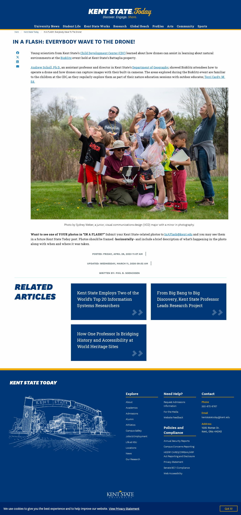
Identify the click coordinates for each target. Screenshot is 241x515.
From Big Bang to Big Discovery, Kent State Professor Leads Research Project (188, 299)
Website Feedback (173, 417)
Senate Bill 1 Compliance (177, 467)
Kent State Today (120, 13)
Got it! (229, 508)
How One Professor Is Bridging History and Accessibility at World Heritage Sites (107, 340)
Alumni (130, 419)
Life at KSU (131, 442)
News (129, 453)
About (129, 402)
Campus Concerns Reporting (179, 446)
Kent (17, 31)
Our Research (133, 459)
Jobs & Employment (136, 436)
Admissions (132, 413)
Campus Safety (134, 430)
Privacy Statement (173, 462)
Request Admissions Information (174, 404)
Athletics (130, 425)
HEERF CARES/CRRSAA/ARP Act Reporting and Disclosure (179, 454)
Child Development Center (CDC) (103, 53)
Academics (131, 407)
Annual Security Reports (176, 441)
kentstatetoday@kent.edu (216, 417)
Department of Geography (150, 67)
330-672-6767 (209, 406)
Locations (131, 448)
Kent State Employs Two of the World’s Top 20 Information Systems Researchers (108, 299)
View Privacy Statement (124, 508)
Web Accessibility (173, 473)
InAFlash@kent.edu (178, 234)
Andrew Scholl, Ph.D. (45, 67)
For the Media (171, 412)
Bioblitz (66, 58)
